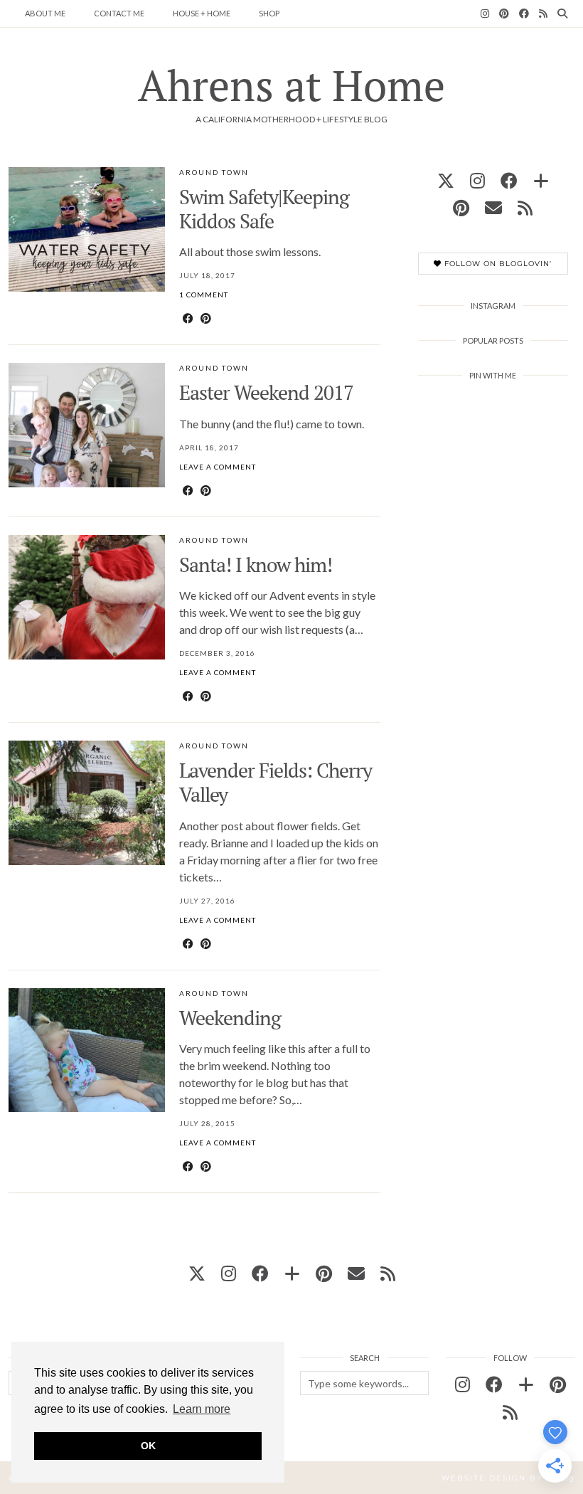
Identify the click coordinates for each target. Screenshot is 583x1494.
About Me (45, 13)
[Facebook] (524, 13)
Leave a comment (217, 466)
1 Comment (203, 294)
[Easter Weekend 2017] (87, 425)
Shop (269, 13)
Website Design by (508, 1478)
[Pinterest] (504, 13)
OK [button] (148, 1445)
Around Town (214, 172)
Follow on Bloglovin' (497, 263)
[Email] (493, 207)
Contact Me (119, 13)
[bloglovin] (541, 180)
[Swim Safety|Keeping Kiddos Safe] (87, 229)
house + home (201, 13)
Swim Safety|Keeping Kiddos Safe (264, 209)
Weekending (230, 1018)
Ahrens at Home (291, 85)
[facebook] (509, 180)
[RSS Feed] (543, 13)
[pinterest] (461, 207)
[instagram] (477, 180)
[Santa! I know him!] (87, 597)
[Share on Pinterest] (206, 318)
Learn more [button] (201, 1409)
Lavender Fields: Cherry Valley (275, 782)
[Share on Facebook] (188, 318)
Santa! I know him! (255, 564)
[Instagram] (485, 13)
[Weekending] (87, 1050)
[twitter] (445, 180)
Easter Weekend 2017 (266, 392)
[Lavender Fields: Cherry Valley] (87, 803)
